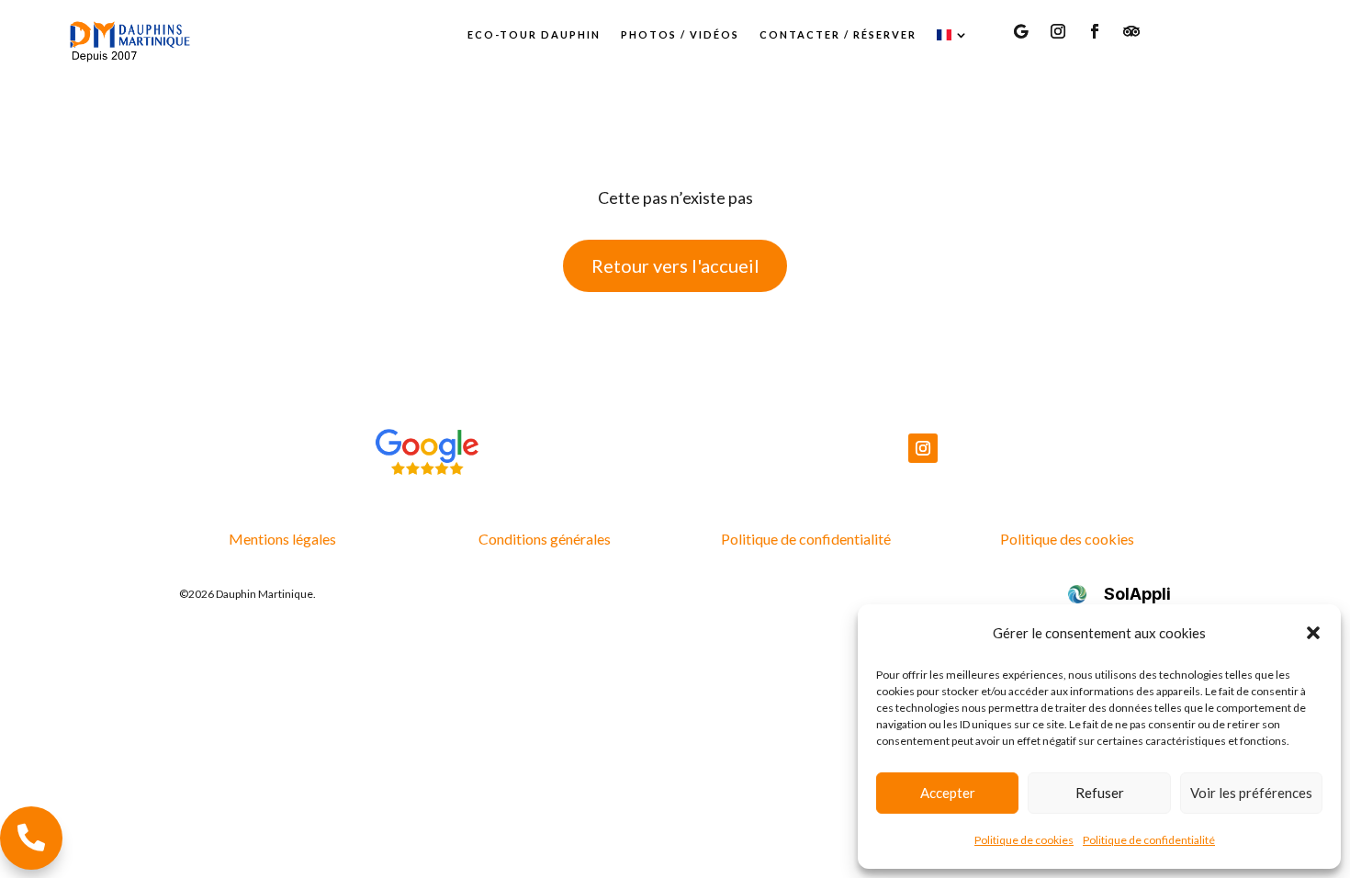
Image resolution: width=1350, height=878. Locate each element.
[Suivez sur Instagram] (1058, 31)
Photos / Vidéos (680, 34)
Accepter (947, 792)
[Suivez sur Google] (1021, 31)
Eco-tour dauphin (534, 34)
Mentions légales (282, 538)
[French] (953, 35)
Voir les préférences (1251, 792)
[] (31, 863)
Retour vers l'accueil (675, 265)
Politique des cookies (1067, 538)
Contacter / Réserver (838, 34)
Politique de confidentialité (1149, 840)
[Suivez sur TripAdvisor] (1131, 31)
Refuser (1099, 792)
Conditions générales (544, 538)
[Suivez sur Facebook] (1094, 31)
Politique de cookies (1024, 840)
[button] (1313, 633)
